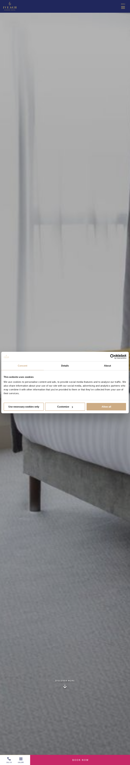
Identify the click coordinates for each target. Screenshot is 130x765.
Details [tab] (65, 365)
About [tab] (107, 365)
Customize (63, 406)
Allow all (106, 406)
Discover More (65, 680)
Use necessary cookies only (23, 406)
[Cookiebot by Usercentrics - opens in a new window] (112, 356)
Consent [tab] (22, 365)
